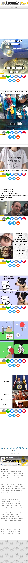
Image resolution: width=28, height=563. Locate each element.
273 (11, 447)
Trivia (20, 529)
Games (12, 495)
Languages (10, 503)
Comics (21, 480)
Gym (2, 497)
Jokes (18, 501)
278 (26, 447)
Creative (3, 484)
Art (20, 473)
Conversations (12, 482)
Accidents (3, 471)
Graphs (21, 495)
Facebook (8, 488)
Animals (13, 471)
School (6, 520)
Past (13, 512)
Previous (3, 447)
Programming (4, 516)
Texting (2, 529)
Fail (13, 488)
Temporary (12, 527)
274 (14, 447)
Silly (12, 522)
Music (13, 510)
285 (20, 449)
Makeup (3, 507)
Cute (8, 484)
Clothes (16, 480)
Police (7, 514)
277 (23, 447)
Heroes (16, 497)
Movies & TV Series (6, 510)
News (22, 510)
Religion (11, 518)
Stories (21, 525)
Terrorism (18, 527)
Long (11, 505)
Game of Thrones (5, 495)
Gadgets (13, 492)
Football (7, 490)
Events (21, 486)
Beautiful (3, 475)
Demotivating (20, 484)
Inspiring (17, 499)
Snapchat (21, 522)
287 (26, 449)
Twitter (10, 531)
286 (23, 449)
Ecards (16, 486)
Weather (3, 533)
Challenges (3, 480)
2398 (15, 450)
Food (2, 490)
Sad (2, 520)
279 (2, 449)
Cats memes (10, 477)
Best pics (12, 475)
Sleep (15, 522)
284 (17, 449)
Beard (23, 473)
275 (17, 447)
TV (6, 531)
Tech (7, 527)
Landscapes (4, 503)
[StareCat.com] (14, 3)
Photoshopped (19, 512)
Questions (11, 516)
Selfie (15, 520)
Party (9, 512)
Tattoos (3, 527)
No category (4, 512)
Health (11, 497)
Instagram (3, 501)
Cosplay (19, 482)
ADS (8, 471)
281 (8, 449)
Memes (8, 507)
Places (2, 514)
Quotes (17, 516)
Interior (9, 501)
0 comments (3, 134)
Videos (14, 531)
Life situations (18, 503)
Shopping (3, 522)
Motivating (22, 507)
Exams (3, 488)
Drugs (11, 486)
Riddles (16, 518)
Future (8, 492)
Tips (7, 529)
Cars (22, 475)
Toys (10, 529)
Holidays (21, 497)
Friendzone (19, 490)
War (19, 531)
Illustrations (3, 499)
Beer (8, 475)
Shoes (19, 520)
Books (17, 475)
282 (11, 449)
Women (8, 533)
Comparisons (4, 482)
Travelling (15, 529)
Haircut (6, 497)
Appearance (4, 473)
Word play (14, 533)
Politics (11, 514)
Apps (9, 473)
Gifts (17, 495)
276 (20, 447)
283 (14, 449)
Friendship (12, 490)
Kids (22, 501)
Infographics (11, 499)
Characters (10, 480)
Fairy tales (17, 488)
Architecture (15, 473)
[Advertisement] (14, 23)
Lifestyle (3, 505)
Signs (8, 522)
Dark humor (13, 484)
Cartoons (3, 477)
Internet (14, 501)
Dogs (2, 486)
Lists (7, 505)
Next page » (14, 453)
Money (16, 507)
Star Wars (12, 525)
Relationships (4, 518)
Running (21, 518)
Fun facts (3, 492)
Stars (17, 525)
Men (12, 507)
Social (2, 525)
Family (23, 488)
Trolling (2, 531)
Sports (7, 525)
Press (16, 514)
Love (21, 505)
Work (19, 533)
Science (11, 520)
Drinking (7, 486)
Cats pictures (17, 477)
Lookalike (16, 505)
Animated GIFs (19, 471)
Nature (17, 510)
